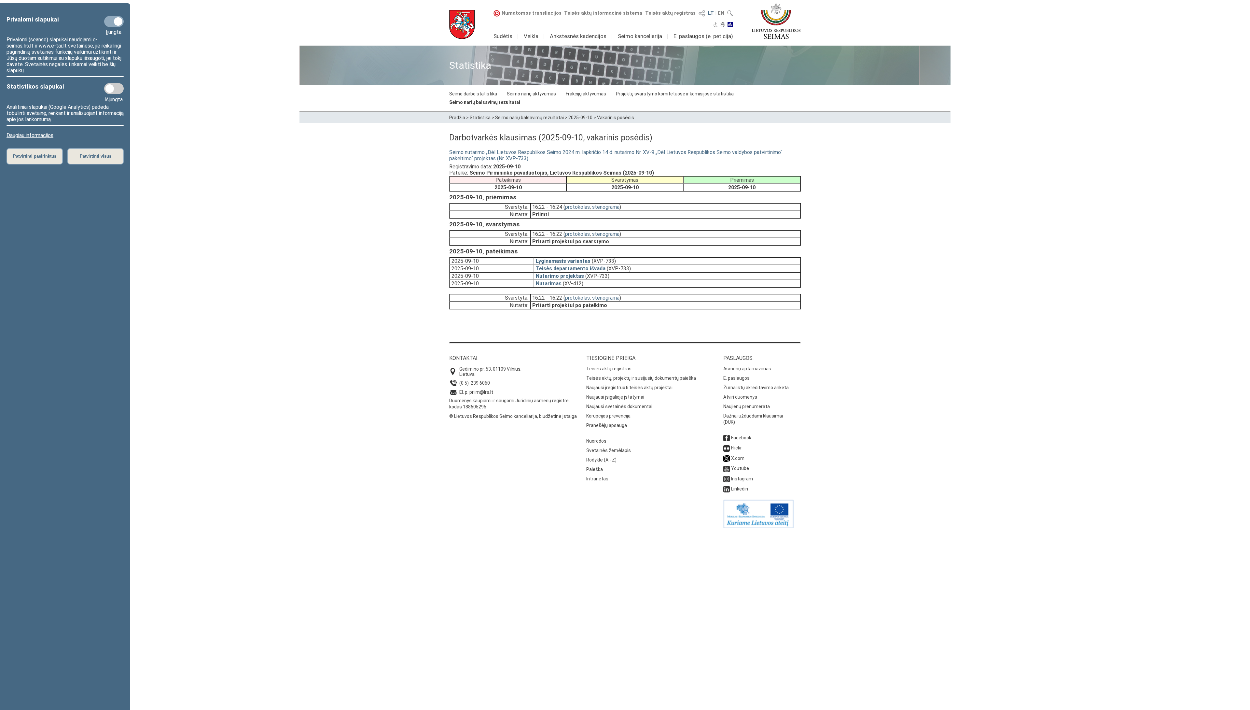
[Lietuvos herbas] (462, 24)
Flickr (736, 447)
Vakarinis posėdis (615, 117)
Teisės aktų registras (670, 13)
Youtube (740, 468)
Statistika (480, 117)
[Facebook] (726, 437)
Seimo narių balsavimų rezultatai (484, 102)
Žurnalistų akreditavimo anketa (756, 387)
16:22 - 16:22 (547, 234)
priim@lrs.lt (481, 392)
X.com (737, 458)
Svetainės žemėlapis (608, 450)
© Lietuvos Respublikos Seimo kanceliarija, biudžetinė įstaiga (513, 416)
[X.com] (726, 458)
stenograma (605, 207)
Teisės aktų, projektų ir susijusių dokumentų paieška (641, 378)
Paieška (594, 469)
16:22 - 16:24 (547, 207)
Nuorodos (596, 441)
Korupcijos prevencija (608, 416)
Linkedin (739, 488)
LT (711, 13)
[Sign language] (723, 25)
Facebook (741, 437)
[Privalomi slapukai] (114, 21)
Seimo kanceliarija (640, 36)
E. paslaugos (736, 378)
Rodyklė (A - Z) (601, 459)
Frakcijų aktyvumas (586, 93)
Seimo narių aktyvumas (531, 93)
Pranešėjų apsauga (606, 425)
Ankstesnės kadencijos (578, 36)
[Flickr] (726, 447)
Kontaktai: (464, 358)
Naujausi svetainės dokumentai (619, 406)
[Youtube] (726, 468)
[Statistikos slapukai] (114, 88)
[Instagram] (726, 478)
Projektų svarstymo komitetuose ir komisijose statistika (675, 93)
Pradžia (457, 117)
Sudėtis (502, 36)
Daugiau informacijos (30, 135)
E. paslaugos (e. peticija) (703, 36)
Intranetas (597, 478)
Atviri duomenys (740, 397)
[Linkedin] (726, 488)
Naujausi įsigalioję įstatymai (615, 397)
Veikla (531, 36)
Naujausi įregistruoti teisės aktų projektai (629, 387)
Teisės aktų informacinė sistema (603, 13)
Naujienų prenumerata (746, 406)
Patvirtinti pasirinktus (34, 156)
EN (721, 13)
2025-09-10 (580, 117)
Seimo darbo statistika (473, 93)
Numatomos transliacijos (532, 13)
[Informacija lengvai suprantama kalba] (730, 25)
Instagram (742, 478)
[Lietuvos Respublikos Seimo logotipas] (776, 21)
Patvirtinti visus (95, 156)
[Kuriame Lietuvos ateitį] (758, 526)
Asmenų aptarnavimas (747, 368)
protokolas (577, 207)
